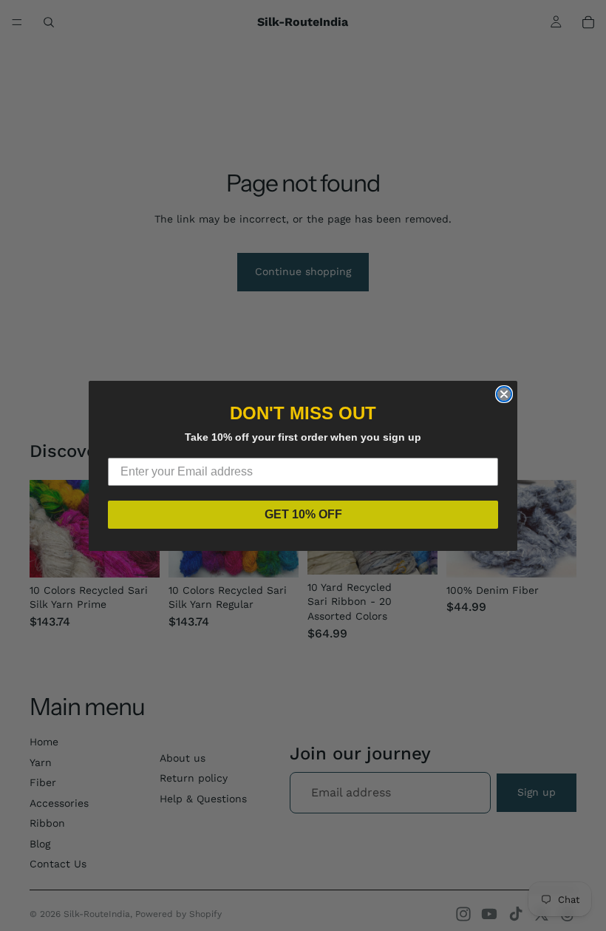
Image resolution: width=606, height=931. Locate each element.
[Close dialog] (504, 394)
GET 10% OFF (303, 514)
